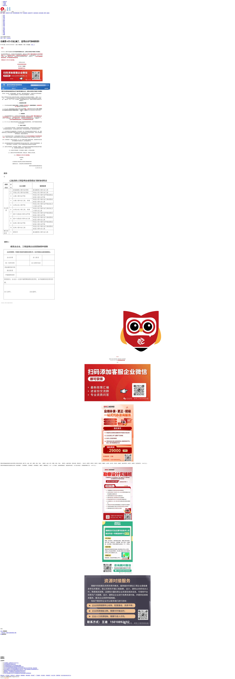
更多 (1, 631)
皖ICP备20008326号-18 (66, 675)
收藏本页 (5, 1)
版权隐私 (23, 675)
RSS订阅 (53, 675)
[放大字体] (0, 44)
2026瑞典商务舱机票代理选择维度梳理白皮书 (14, 666)
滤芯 (11, 12)
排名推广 (33, 675)
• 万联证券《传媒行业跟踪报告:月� (8, 632)
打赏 (1, 628)
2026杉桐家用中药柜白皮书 (10, 664)
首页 (1, 38)
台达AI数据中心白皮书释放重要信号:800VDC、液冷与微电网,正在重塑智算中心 (21, 669)
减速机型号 (30, 12)
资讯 (5, 38)
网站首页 (2, 675)
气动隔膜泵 (25, 12)
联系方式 (13, 675)
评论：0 (33, 44)
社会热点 (9, 38)
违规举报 (58, 675)
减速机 (48, 12)
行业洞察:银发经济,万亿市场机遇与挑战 (12, 665)
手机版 (4, 2)
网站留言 (48, 675)
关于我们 (7, 675)
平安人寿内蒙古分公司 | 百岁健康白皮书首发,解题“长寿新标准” (17, 673)
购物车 (4, 5)
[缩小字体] (2, 44)
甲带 (21, 12)
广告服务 (38, 675)
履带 (45, 12)
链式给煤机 (41, 12)
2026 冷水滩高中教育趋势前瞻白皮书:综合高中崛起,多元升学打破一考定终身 (20, 668)
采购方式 (8, 12)
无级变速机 (35, 12)
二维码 (4, 4)
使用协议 (18, 675)
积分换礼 (43, 675)
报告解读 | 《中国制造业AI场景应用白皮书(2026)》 (15, 671)
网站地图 (28, 675)
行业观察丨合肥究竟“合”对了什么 (11, 662)
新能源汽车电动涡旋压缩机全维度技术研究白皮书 (14, 670)
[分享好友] (7, 36)
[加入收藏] (2, 36)
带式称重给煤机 (16, 12)
